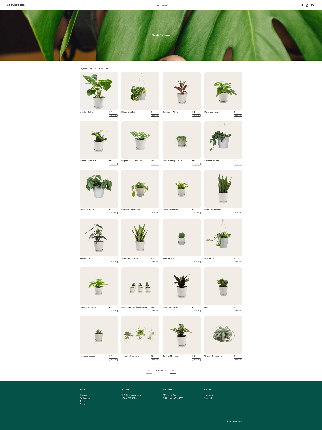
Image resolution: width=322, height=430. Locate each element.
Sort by (93, 68)
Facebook (208, 398)
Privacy (83, 404)
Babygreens (237, 421)
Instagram (208, 395)
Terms (83, 401)
